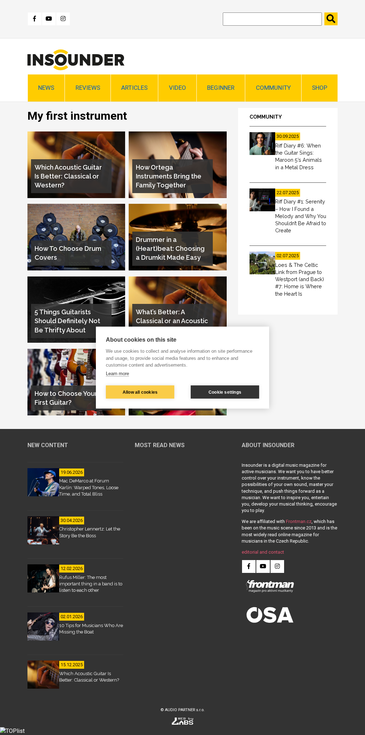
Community (273, 87)
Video (177, 87)
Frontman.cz (299, 521)
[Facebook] (34, 18)
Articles (134, 87)
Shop (319, 87)
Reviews (88, 87)
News (46, 87)
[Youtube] (49, 18)
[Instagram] (63, 18)
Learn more (117, 373)
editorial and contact (263, 552)
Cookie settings (225, 391)
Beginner (221, 87)
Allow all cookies (140, 391)
